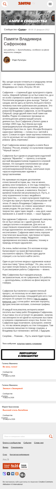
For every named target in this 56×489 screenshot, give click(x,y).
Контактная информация (19, 455)
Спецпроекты (17, 447)
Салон (22, 29)
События (27, 443)
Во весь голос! (10, 367)
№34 (14, 465)
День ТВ (6, 459)
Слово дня (38, 443)
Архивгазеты (24, 466)
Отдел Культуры (19, 60)
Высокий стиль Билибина (15, 410)
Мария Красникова (10, 407)
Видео (5, 447)
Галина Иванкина (10, 363)
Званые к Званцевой (13, 388)
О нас (5, 455)
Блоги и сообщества (12, 443)
